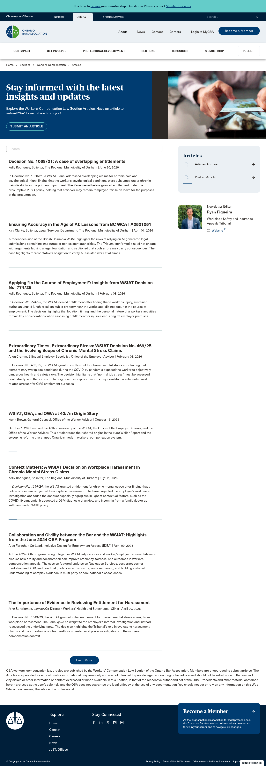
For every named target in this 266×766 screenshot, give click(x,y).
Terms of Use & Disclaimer (176, 761)
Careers (176, 32)
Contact (157, 32)
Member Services (178, 6)
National (59, 16)
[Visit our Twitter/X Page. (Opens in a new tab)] (109, 721)
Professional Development (104, 51)
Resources (180, 51)
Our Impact (21, 51)
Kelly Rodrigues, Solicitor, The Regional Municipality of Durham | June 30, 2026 (64, 167)
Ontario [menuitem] (81, 17)
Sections (148, 51)
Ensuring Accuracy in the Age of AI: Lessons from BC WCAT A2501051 (80, 224)
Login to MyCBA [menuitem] (202, 32)
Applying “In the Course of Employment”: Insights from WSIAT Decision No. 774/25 (81, 285)
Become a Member (239, 31)
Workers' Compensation (51, 65)
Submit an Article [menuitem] (26, 126)
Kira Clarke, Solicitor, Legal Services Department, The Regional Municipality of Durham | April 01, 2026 (81, 230)
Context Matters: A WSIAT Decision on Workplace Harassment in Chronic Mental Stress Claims (74, 469)
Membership (214, 51)
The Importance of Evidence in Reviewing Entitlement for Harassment (79, 602)
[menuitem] (25, 51)
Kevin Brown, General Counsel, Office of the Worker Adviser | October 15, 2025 (64, 419)
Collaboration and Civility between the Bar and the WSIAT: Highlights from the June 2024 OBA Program (78, 537)
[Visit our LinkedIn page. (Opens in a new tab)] (102, 721)
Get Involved (56, 51)
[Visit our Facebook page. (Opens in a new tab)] (95, 721)
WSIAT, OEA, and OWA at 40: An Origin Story (53, 413)
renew (95, 6)
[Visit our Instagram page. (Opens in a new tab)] (116, 721)
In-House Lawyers (113, 16)
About (123, 32)
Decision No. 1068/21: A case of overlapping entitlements (67, 161)
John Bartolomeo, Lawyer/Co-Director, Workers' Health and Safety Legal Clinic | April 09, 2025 (75, 609)
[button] (257, 16)
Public (248, 51)
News (141, 32)
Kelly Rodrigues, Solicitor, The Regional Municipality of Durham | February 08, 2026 (67, 293)
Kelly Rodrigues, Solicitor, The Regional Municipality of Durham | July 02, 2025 (63, 478)
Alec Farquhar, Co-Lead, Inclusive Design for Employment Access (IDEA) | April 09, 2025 (71, 546)
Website (219, 230)
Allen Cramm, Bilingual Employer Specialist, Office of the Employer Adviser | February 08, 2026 (75, 356)
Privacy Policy (153, 761)
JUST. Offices (58, 749)
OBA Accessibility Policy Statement (211, 761)
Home (10, 65)
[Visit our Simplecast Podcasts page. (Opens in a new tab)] (121, 721)
